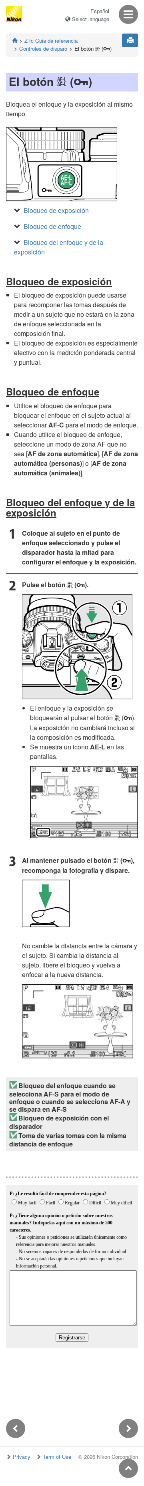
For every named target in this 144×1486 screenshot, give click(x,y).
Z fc (51, 40)
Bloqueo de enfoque (52, 226)
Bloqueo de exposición (56, 210)
